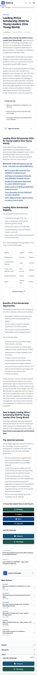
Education (8, 7)
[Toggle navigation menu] (34, 3)
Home (2, 7)
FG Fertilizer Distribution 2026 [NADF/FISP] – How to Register (19, 118)
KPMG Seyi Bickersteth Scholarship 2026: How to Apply (18, 112)
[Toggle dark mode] (29, 3)
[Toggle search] (25, 3)
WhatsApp (19, 542)
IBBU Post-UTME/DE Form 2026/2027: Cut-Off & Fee (19, 106)
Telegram (20, 536)
